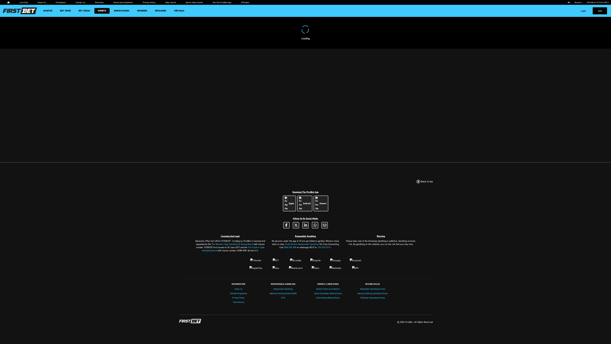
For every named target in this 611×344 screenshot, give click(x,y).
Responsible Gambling (283, 289)
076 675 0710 (324, 247)
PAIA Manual (238, 302)
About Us (238, 289)
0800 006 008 (290, 247)
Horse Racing (121, 10)
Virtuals (179, 10)
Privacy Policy (238, 297)
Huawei (322, 203)
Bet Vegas (84, 10)
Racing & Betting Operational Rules (373, 293)
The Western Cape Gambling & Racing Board (232, 244)
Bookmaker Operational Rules (372, 289)
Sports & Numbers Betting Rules (328, 293)
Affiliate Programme (238, 293)
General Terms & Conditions (328, 289)
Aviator (47, 10)
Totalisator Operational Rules (372, 297)
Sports (102, 10)
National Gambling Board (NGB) (283, 293)
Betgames (160, 10)
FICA (283, 297)
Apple (291, 203)
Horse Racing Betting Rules (328, 297)
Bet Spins (65, 10)
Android (306, 203)
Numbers (142, 10)
